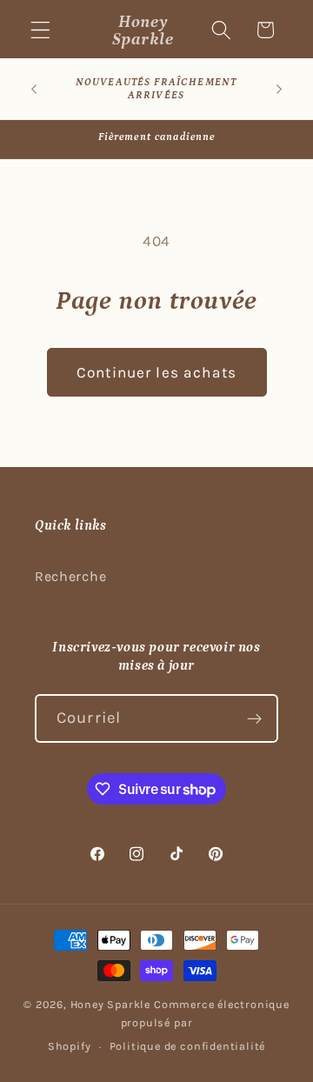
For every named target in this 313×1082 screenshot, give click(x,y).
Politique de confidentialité (188, 1045)
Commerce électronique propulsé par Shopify (169, 1025)
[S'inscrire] (254, 718)
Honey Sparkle (110, 1004)
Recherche (70, 576)
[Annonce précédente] (34, 89)
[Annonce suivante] (279, 89)
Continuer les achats (156, 372)
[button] (40, 30)
